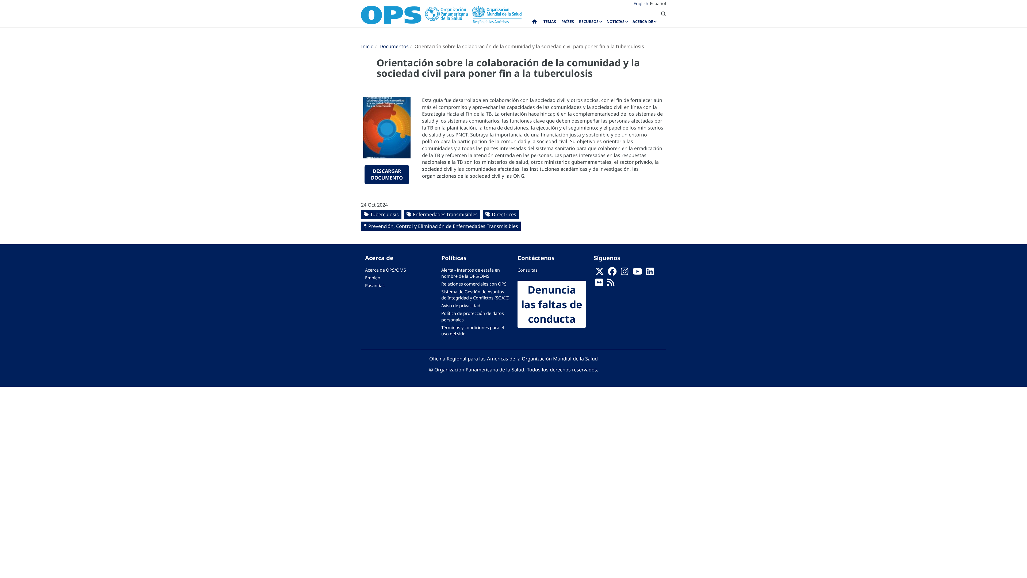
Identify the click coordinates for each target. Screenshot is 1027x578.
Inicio (367, 46)
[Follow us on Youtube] (637, 273)
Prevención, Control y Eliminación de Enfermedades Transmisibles (443, 226)
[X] (599, 273)
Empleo (372, 278)
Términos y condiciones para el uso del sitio (472, 331)
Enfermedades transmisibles (445, 214)
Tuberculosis (384, 214)
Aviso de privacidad (460, 306)
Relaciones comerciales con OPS (474, 284)
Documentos (394, 46)
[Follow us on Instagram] (624, 273)
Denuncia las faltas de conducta (551, 304)
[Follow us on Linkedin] (650, 273)
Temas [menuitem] (549, 21)
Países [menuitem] (567, 21)
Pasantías (375, 285)
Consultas (528, 270)
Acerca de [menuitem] (643, 21)
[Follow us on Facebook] (612, 273)
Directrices (504, 214)
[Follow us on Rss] (610, 284)
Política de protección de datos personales (472, 316)
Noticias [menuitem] (615, 21)
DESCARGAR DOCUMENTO (387, 174)
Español (658, 3)
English (641, 3)
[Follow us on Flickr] (599, 284)
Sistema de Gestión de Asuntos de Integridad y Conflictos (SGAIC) (475, 295)
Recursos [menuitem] (589, 21)
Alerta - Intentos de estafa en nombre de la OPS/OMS (470, 273)
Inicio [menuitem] (534, 23)
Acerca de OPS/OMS (385, 270)
